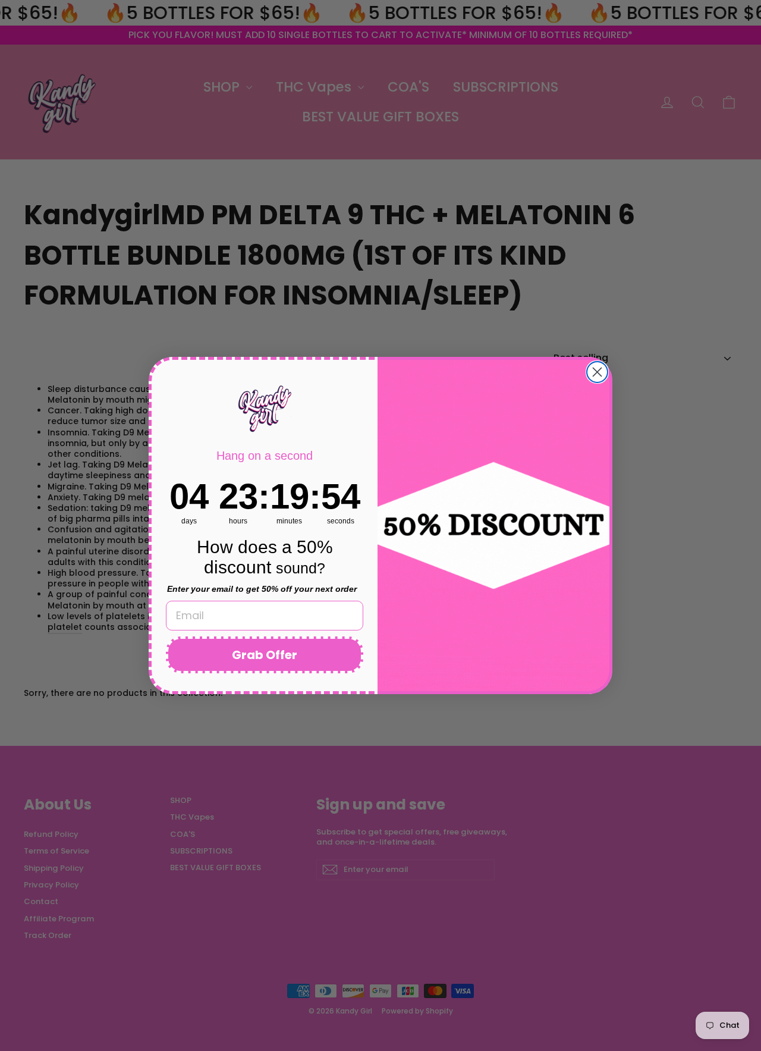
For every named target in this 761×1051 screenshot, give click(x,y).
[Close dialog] (597, 372)
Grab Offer (264, 655)
